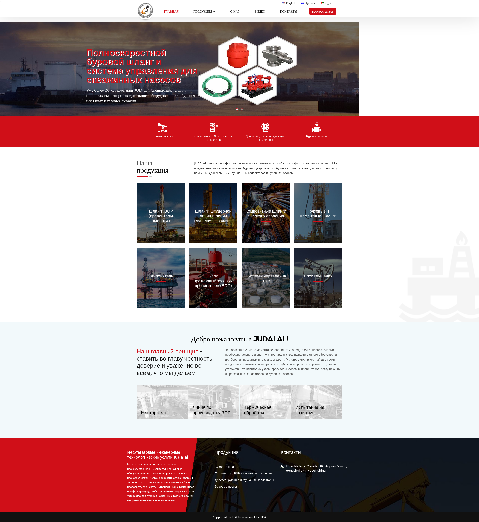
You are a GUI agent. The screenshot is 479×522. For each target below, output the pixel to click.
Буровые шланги (226, 466)
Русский (310, 3)
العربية (328, 3)
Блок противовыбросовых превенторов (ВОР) (213, 280)
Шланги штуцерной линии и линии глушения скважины (213, 215)
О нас (235, 11)
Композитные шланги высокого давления (265, 213)
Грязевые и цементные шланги (318, 213)
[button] (474, 65)
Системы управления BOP (265, 278)
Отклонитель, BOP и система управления (243, 473)
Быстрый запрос (322, 11)
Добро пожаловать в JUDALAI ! (239, 339)
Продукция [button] (202, 11)
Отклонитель (161, 275)
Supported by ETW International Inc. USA (239, 517)
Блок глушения (318, 275)
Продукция (226, 452)
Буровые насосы (226, 486)
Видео (260, 11)
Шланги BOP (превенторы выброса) (161, 215)
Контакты (288, 11)
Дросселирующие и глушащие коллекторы (244, 479)
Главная (171, 11)
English (290, 3)
